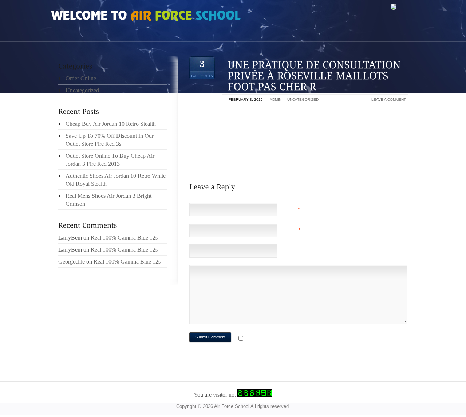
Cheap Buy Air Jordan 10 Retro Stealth (111, 124)
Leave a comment (388, 99)
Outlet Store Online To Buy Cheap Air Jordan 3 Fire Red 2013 (110, 160)
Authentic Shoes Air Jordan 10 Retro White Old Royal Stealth (116, 180)
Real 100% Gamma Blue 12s (124, 237)
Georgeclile (71, 261)
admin (275, 99)
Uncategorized (303, 99)
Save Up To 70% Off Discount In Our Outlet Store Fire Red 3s (110, 140)
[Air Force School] (105, 17)
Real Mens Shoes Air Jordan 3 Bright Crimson (108, 200)
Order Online (81, 78)
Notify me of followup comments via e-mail (303, 339)
